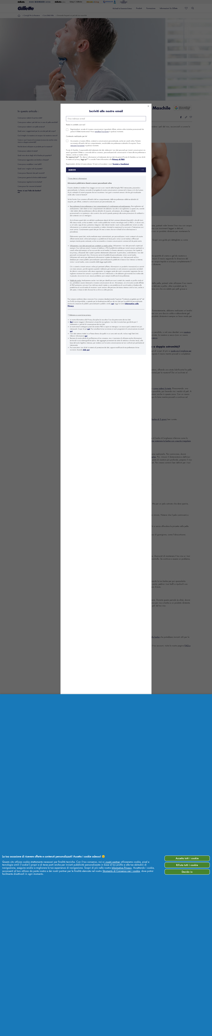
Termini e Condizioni (121, 164)
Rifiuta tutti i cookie (187, 865)
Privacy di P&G (118, 159)
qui (112, 303)
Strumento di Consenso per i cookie (121, 871)
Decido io (187, 871)
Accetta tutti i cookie (187, 858)
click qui (86, 350)
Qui (71, 322)
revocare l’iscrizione (77, 145)
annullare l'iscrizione (102, 131)
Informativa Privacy (122, 867)
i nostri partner (112, 861)
